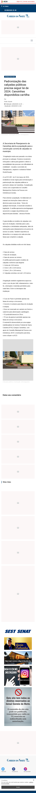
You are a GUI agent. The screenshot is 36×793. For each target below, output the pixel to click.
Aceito (18, 787)
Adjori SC (19, 1)
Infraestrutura (10, 77)
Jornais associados (29, 1)
